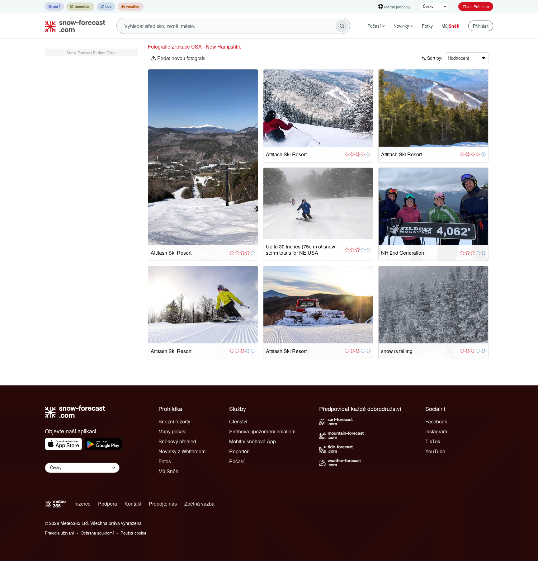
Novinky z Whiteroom (181, 451)
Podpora (107, 503)
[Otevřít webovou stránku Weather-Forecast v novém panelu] (131, 6)
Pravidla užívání (59, 533)
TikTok (432, 441)
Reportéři (239, 451)
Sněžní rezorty (174, 421)
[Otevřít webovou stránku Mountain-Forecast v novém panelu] (80, 6)
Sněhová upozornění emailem (262, 431)
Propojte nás (163, 503)
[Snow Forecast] (73, 26)
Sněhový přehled (177, 441)
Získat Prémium (476, 6)
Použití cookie (133, 533)
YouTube (435, 451)
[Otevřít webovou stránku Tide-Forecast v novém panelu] (106, 6)
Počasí (374, 26)
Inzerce (82, 503)
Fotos (164, 461)
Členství (238, 421)
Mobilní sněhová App (252, 441)
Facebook (436, 421)
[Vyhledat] (342, 26)
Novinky (401, 26)
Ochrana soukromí (97, 533)
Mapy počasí (172, 431)
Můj (450, 26)
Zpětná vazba (199, 503)
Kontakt (133, 503)
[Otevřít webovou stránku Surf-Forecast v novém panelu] (54, 6)
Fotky (427, 26)
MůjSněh (168, 471)
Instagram (436, 431)
